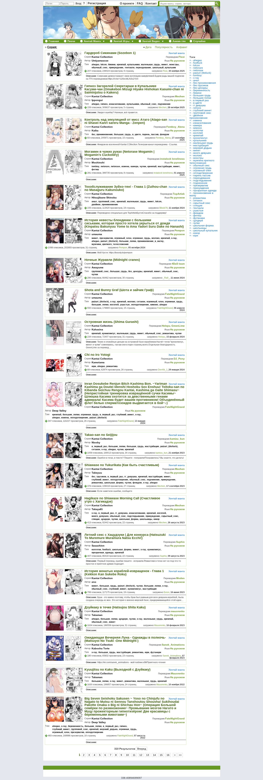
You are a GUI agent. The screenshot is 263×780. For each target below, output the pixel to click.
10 (127, 755)
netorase (115, 166)
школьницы (146, 519)
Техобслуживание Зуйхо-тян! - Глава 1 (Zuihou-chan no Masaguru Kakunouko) (125, 188)
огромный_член (122, 238)
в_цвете (136, 134)
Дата (148, 47)
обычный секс (201, 165)
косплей (114, 304)
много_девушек (100, 516)
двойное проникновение (198, 116)
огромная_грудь (141, 238)
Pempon (180, 230)
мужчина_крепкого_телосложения (110, 244)
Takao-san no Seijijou (100, 435)
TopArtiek (179, 193)
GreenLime (178, 325)
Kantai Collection (102, 56)
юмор (156, 519)
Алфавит (180, 47)
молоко (155, 238)
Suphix (180, 541)
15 (161, 755)
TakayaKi (97, 509)
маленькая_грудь (150, 64)
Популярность (163, 47)
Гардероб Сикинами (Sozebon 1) (110, 53)
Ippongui (97, 100)
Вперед (141, 748)
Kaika (95, 130)
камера (134, 166)
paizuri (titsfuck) (202, 72)
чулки (143, 166)
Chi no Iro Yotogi (97, 354)
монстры (174, 64)
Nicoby (96, 442)
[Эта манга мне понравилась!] (85, 71)
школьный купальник (205, 230)
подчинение (164, 104)
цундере (105, 519)
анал (94, 201)
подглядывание (135, 516)
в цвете (197, 102)
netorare (105, 166)
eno (94, 581)
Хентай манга (177, 53)
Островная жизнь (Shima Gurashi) (111, 322)
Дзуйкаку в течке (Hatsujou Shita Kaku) (115, 607)
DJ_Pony (179, 358)
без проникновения (204, 82)
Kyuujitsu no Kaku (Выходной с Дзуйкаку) (117, 669)
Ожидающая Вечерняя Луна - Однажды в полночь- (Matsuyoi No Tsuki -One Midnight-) (125, 639)
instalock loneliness (172, 158)
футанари (155, 652)
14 (154, 755)
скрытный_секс (169, 516)
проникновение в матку (201, 194)
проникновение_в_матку (150, 241)
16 (168, 755)
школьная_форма (113, 482)
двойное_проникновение (105, 204)
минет (164, 64)
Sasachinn (98, 545)
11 (134, 755)
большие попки (202, 97)
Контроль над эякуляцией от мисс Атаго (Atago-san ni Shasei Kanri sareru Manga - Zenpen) (125, 121)
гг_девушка (130, 476)
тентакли (129, 67)
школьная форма (203, 225)
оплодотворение (140, 304)
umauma (97, 234)
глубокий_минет (125, 414)
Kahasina (97, 329)
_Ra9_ (166, 278)
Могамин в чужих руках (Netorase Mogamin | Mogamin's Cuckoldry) (119, 153)
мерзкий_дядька (109, 729)
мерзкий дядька (202, 147)
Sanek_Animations (173, 644)
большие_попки (127, 241)
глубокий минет (202, 110)
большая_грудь (122, 134)
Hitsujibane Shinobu (104, 197)
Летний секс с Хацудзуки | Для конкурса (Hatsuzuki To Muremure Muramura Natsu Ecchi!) (125, 536)
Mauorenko (159, 625)
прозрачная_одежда (102, 552)
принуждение (116, 67)
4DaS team (178, 263)
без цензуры (200, 87)
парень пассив (201, 175)
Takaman (97, 615)
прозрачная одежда (204, 190)
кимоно (154, 304)
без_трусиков (99, 476)
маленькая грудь (203, 142)
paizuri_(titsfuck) (109, 241)
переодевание (143, 67)
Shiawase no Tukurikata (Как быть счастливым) (121, 465)
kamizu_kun (177, 438)
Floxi (182, 56)
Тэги (192, 57)
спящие (96, 519)
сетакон (141, 301)
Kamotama (98, 362)
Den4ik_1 (162, 369)
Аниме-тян (179, 41)
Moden (180, 578)
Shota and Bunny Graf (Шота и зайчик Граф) (119, 290)
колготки (96, 549)
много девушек (202, 152)
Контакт (151, 3)
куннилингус (108, 333)
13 (147, 755)
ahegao (95, 64)
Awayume (97, 267)
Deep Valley (59, 410)
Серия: (52, 47)
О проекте (127, 3)
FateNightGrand (175, 293)
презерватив (106, 238)
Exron (166, 592)
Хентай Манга (92, 41)
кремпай (121, 64)
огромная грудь (202, 167)
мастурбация (165, 166)
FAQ (140, 3)
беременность (75, 726)
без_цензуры (135, 271)
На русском (177, 60)
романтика (168, 333)
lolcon (104, 64)
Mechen (180, 96)
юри (94, 366)
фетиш (95, 169)
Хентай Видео (151, 41)
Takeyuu (97, 472)
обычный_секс (100, 67)
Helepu (166, 325)
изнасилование (117, 104)
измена (125, 166)
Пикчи (71, 41)
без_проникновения (102, 134)
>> (180, 755)
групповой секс (202, 112)
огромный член (202, 170)
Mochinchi (98, 162)
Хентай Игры (121, 41)
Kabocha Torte (100, 648)
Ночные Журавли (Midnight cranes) (112, 260)
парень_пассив (150, 134)
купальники (133, 64)
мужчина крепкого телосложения (201, 161)
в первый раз (201, 100)
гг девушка (199, 105)
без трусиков (200, 85)
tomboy (95, 166)
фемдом (164, 134)
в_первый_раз (107, 414)
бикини (111, 64)
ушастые (125, 304)
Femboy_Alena (175, 126)
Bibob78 (163, 208)
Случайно (199, 41)
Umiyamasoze (100, 60)
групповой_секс (106, 201)
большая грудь (202, 95)
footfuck (106, 549)
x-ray (174, 238)
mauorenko (178, 611)
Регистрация (97, 3)
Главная (54, 41)
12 (140, 755)
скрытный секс (201, 202)
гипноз (104, 104)
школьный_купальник (164, 67)
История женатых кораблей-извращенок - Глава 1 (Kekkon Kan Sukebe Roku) (124, 572)
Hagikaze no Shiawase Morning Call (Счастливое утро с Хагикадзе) (122, 499)
